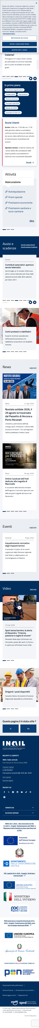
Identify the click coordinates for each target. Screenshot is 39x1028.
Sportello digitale (8, 780)
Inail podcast (23, 94)
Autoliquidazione (16, 191)
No (28, 728)
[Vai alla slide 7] (28, 76)
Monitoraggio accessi (9, 995)
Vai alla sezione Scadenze (29, 247)
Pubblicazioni (10, 94)
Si (10, 728)
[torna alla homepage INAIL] (14, 745)
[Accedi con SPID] (28, 1003)
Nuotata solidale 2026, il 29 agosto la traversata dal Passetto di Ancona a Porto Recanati (18, 414)
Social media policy (30, 1015)
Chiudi (28, 162)
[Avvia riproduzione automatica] (30, 78)
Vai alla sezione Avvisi (28, 245)
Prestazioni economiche (20, 202)
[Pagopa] (14, 1003)
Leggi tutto (32, 368)
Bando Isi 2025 (11, 108)
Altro (32, 220)
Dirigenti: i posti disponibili (17, 691)
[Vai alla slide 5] (20, 76)
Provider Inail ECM (12, 103)
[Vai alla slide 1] (4, 76)
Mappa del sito (23, 995)
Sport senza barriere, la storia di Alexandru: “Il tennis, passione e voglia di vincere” (18, 633)
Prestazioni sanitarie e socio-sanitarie (19, 209)
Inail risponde (7, 777)
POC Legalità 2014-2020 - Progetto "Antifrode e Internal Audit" (19, 874)
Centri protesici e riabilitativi (18, 331)
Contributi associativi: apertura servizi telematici (19, 266)
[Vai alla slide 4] (16, 76)
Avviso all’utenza (8, 990)
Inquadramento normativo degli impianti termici (17, 544)
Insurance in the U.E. (13, 112)
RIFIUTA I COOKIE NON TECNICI (19, 44)
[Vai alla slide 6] (24, 76)
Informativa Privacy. (9, 34)
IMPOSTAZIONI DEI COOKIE (19, 38)
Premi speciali (15, 197)
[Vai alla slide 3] (12, 76)
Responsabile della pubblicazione (13, 985)
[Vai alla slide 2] (8, 76)
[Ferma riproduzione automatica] (35, 78)
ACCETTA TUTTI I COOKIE (19, 50)
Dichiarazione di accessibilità (24, 990)
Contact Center (8, 767)
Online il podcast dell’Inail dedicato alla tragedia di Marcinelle (17, 481)
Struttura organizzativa (14, 90)
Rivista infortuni (12, 99)
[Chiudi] (36, 3)
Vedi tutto (33, 589)
